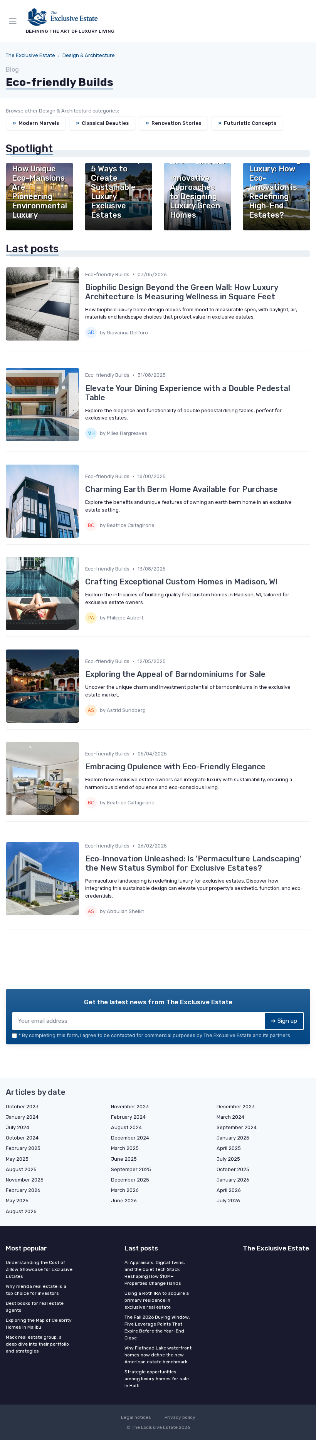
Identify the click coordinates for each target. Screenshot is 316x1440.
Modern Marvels (36, 123)
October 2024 (22, 1138)
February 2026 (23, 1190)
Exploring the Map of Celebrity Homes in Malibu (39, 1323)
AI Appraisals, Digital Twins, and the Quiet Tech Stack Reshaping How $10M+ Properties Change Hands (154, 1273)
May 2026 (17, 1200)
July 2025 (228, 1159)
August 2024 (126, 1127)
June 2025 (124, 1159)
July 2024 (17, 1127)
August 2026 (21, 1211)
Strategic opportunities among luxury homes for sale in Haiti (156, 1378)
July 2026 (228, 1200)
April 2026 (229, 1190)
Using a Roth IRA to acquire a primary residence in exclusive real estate (156, 1300)
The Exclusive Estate (30, 55)
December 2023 (236, 1106)
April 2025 (229, 1148)
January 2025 (233, 1138)
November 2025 (25, 1180)
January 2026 (233, 1180)
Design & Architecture (88, 55)
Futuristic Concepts (247, 123)
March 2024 (230, 1117)
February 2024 (128, 1117)
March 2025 (125, 1148)
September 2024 (237, 1127)
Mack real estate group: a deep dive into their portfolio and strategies (37, 1344)
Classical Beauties (102, 123)
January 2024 (22, 1117)
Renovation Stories (173, 123)
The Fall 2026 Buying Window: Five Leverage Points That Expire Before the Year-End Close (157, 1327)
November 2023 (130, 1106)
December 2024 (130, 1138)
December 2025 (130, 1180)
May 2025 (17, 1159)
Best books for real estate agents (35, 1307)
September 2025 (131, 1169)
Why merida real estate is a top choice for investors (36, 1290)
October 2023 (22, 1106)
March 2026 (125, 1190)
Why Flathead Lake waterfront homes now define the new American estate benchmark (158, 1354)
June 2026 (124, 1200)
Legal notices (136, 1417)
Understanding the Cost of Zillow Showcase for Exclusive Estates (39, 1269)
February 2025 (23, 1148)
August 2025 (21, 1169)
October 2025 (233, 1169)
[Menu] (14, 21)
